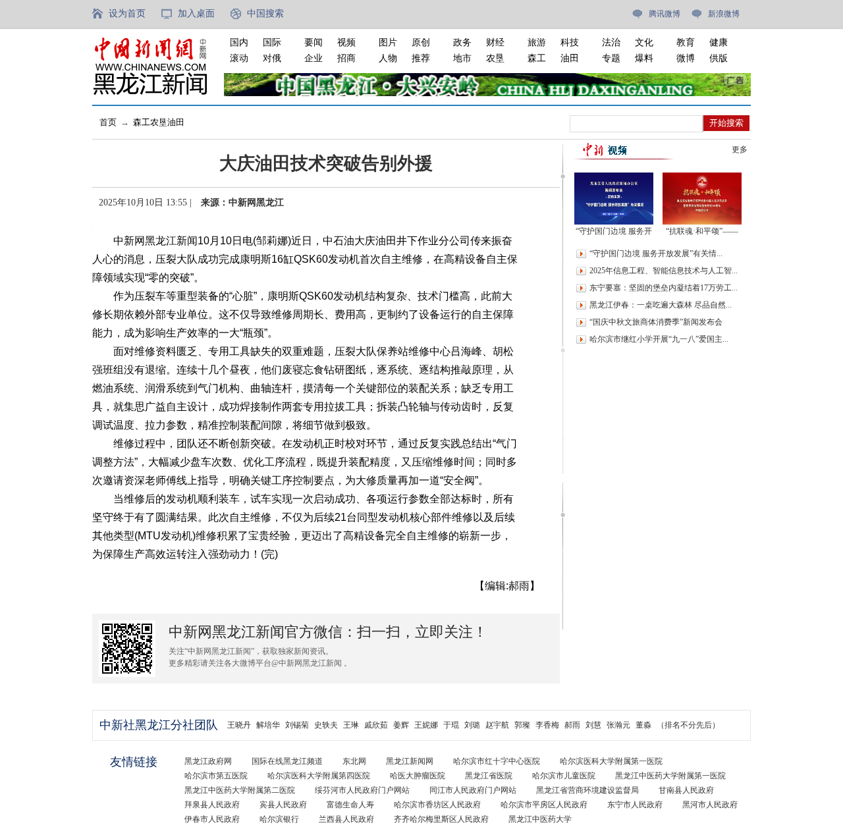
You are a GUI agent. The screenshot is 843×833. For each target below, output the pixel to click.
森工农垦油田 (158, 122)
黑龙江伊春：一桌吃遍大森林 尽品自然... (660, 304)
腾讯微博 (664, 13)
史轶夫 (326, 725)
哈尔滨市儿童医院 (563, 775)
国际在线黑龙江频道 (287, 761)
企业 (313, 58)
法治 (611, 42)
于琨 (451, 725)
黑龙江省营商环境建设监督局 (587, 790)
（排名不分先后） (688, 725)
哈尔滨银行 (279, 819)
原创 (421, 42)
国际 (272, 42)
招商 (346, 58)
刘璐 (472, 725)
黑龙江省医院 (488, 775)
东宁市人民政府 (635, 804)
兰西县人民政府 (346, 819)
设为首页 (127, 13)
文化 (644, 42)
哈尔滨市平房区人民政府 (544, 804)
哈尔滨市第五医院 (216, 775)
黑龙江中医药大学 (540, 819)
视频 (346, 42)
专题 (611, 58)
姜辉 (401, 725)
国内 (239, 42)
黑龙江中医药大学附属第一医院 (670, 775)
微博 (685, 58)
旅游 (537, 42)
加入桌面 (196, 13)
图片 (388, 42)
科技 (569, 42)
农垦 (495, 58)
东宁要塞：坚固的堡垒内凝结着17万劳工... (663, 287)
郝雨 (572, 725)
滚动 (239, 58)
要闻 (313, 42)
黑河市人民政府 (710, 804)
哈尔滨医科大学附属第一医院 (611, 761)
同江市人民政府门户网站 (472, 790)
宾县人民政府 (283, 804)
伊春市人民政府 (212, 819)
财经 (495, 42)
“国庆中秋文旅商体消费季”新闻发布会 (655, 322)
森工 (537, 58)
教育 (685, 42)
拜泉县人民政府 (212, 804)
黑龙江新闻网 (409, 761)
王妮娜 (426, 725)
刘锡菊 (297, 725)
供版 (718, 58)
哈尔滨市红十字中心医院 (496, 761)
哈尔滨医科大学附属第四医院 (318, 775)
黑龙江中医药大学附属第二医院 (239, 790)
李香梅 (547, 725)
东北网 (354, 761)
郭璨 (522, 725)
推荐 (421, 58)
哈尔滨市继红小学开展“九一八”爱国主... (658, 339)
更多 (740, 149)
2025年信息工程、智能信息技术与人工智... (663, 270)
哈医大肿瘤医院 (417, 775)
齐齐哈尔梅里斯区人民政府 (441, 819)
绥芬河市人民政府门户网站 (362, 790)
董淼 (643, 725)
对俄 (272, 58)
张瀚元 (618, 725)
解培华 (268, 725)
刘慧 (593, 725)
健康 (718, 42)
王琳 (351, 725)
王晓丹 (239, 725)
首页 (108, 122)
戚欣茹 (376, 725)
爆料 (644, 58)
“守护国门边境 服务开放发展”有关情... (655, 253)
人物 (388, 58)
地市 (462, 58)
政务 (462, 42)
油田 (569, 58)
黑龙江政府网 (208, 761)
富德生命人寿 (350, 804)
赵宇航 (497, 725)
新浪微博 (724, 13)
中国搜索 (265, 13)
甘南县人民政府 (686, 790)
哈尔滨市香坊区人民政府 (437, 804)
